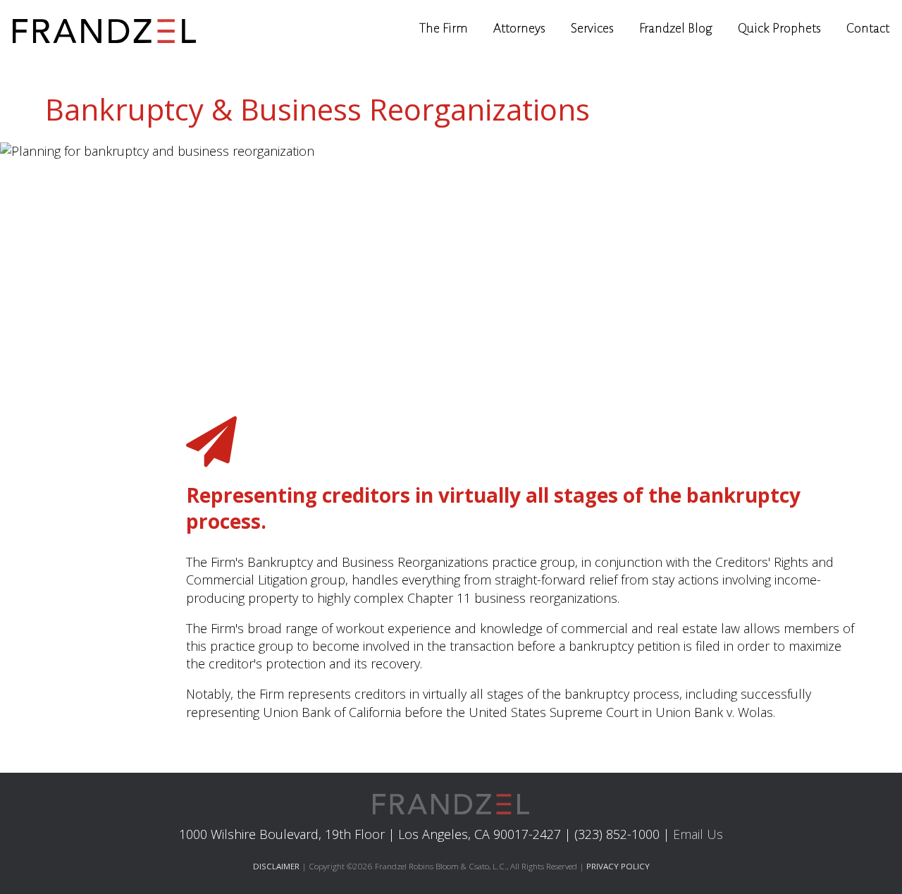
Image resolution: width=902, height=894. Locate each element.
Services (592, 28)
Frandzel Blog (675, 28)
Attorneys (519, 28)
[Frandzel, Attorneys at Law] (104, 28)
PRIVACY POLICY (618, 866)
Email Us (698, 834)
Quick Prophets (779, 28)
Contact (867, 28)
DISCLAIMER (276, 866)
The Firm (443, 28)
